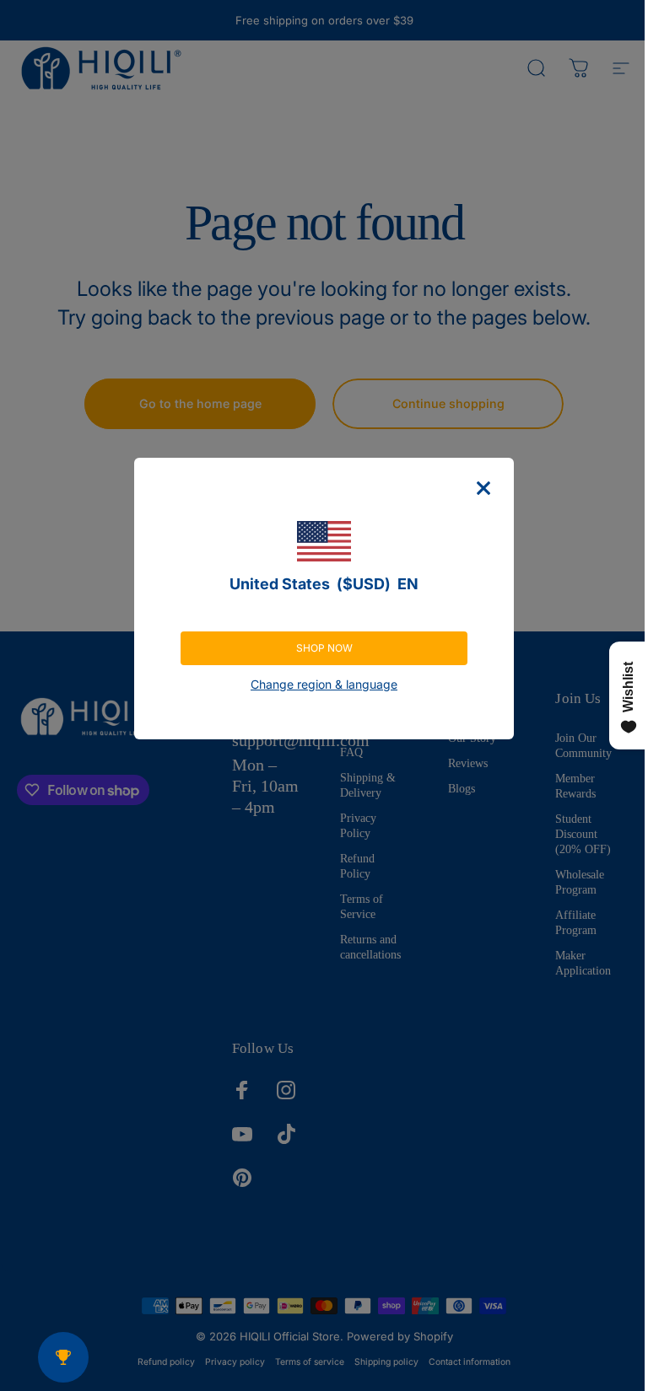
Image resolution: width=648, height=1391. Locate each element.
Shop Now (324, 648)
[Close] (483, 488)
